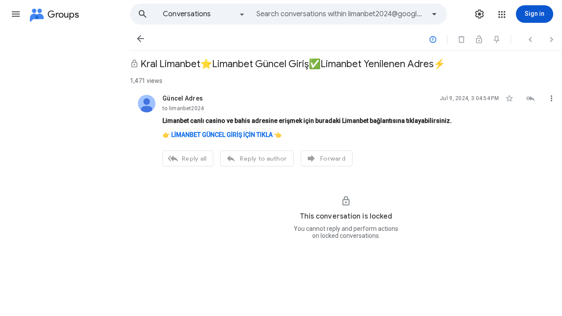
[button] (15, 14)
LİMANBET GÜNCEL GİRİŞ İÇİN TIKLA (222, 134)
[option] (204, 14)
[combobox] (340, 14)
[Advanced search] (434, 14)
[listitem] (346, 129)
